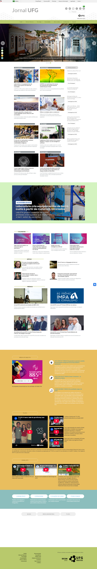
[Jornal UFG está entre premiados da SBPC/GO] (30, 295)
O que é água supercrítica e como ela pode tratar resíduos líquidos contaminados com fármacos (24, 169)
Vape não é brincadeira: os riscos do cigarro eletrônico (21, 247)
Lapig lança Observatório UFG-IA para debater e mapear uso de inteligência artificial (50, 141)
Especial (74, 21)
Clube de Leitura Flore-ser (74, 70)
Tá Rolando (72, 67)
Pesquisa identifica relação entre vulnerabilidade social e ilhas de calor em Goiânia (24, 113)
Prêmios (30, 286)
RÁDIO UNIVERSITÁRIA (48, 514)
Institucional (66, 21)
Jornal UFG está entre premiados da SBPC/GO (26, 305)
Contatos (38, 559)
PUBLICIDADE (75, 496)
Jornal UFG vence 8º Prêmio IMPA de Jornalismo (63, 305)
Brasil (16, 1)
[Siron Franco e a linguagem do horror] (53, 266)
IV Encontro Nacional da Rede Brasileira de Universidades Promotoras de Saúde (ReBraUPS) (74, 118)
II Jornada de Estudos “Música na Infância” (72, 88)
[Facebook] (77, 8)
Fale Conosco (38, 561)
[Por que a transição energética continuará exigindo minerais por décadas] (17, 266)
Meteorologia (44, 67)
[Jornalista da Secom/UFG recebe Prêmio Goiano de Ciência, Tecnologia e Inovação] (30, 323)
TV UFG (68, 514)
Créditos (39, 562)
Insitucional (24, 561)
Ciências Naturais (30, 21)
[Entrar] (1, 1)
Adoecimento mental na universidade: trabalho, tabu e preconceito (30, 275)
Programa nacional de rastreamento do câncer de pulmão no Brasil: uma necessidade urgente (67, 275)
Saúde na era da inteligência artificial (56, 246)
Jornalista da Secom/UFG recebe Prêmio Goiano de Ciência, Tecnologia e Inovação (28, 332)
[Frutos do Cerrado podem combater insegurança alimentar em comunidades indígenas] (26, 132)
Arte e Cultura (57, 21)
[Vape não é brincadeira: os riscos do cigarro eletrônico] (22, 238)
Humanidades (47, 21)
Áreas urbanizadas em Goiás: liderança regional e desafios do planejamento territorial (40, 247)
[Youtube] (84, 8)
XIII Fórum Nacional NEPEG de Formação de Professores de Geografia (73, 79)
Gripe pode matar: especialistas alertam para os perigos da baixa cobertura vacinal (77, 247)
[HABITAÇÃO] (48, 43)
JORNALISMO (20, 496)
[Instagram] (66, 8)
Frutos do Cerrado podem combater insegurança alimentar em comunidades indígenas (23, 141)
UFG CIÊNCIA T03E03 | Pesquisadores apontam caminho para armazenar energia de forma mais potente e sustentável (70, 362)
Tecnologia (39, 21)
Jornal (25, 10)
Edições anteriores (36, 558)
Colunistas (21, 231)
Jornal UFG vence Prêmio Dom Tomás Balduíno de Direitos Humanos (63, 332)
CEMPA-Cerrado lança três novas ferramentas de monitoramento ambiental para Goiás (49, 85)
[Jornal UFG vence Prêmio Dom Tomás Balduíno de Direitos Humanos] (67, 323)
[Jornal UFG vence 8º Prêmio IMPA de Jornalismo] (67, 295)
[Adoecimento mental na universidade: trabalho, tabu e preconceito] (17, 278)
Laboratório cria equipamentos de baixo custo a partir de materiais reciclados (23, 85)
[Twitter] (70, 8)
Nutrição (17, 124)
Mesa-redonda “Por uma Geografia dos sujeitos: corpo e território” (73, 140)
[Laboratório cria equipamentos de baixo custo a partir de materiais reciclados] (26, 76)
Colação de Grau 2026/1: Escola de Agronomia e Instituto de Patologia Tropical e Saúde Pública (73, 129)
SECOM (29, 514)
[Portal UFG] (76, 558)
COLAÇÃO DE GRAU (57, 496)
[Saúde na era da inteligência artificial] (59, 238)
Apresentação (37, 553)
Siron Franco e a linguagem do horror (67, 262)
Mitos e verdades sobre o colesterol (49, 112)
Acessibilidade (19, 67)
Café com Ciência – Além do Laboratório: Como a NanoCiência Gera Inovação (73, 107)
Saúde (21, 21)
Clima (16, 95)
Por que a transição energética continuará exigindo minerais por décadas (31, 264)
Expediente (38, 555)
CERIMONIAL (39, 496)
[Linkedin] (80, 8)
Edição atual (38, 556)
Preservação (44, 152)
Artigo (29, 259)
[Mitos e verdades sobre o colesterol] (52, 104)
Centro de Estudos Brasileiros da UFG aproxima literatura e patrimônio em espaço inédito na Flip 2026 (50, 169)
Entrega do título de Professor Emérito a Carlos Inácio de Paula (74, 97)
